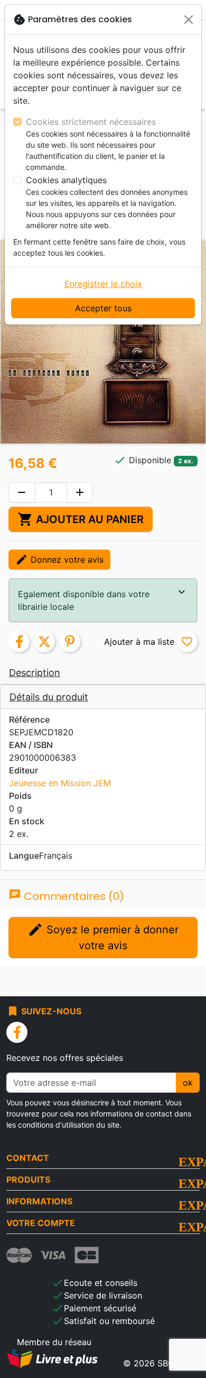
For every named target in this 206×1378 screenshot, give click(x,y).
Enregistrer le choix (103, 283)
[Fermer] (188, 19)
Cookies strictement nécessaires (91, 121)
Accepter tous (103, 308)
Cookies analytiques (66, 180)
